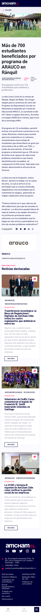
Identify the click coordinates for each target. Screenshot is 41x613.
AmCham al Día (28, 574)
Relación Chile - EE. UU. (29, 578)
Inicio (8, 609)
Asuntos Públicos (9, 577)
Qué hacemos (8, 574)
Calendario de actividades (8, 581)
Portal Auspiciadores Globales (8, 587)
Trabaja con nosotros (7, 592)
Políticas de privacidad (27, 583)
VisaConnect (7, 599)
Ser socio (6, 596)
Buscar (24, 609)
